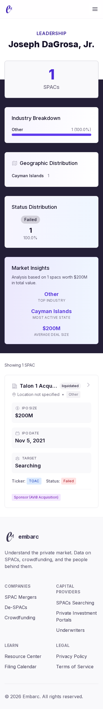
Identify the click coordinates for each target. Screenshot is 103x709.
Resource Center (23, 656)
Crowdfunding (20, 617)
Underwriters (70, 630)
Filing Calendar (21, 666)
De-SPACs (16, 607)
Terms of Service (75, 666)
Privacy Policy (71, 656)
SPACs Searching (75, 603)
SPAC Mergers (21, 597)
